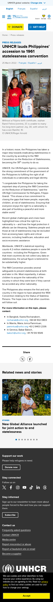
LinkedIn (38, 487)
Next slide (48, 397)
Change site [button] (36, 2)
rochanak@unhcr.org (17, 320)
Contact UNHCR (10, 534)
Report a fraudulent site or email (18, 549)
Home (5, 35)
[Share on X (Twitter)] (22, 359)
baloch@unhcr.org (16, 333)
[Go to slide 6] (31, 440)
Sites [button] (49, 19)
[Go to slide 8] (37, 440)
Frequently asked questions (16, 530)
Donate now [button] (11, 467)
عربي (44, 8)
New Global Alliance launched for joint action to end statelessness (24, 428)
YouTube (24, 487)
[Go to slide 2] (19, 440)
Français (21, 8)
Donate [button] (43, 19)
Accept (26, 596)
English (9, 8)
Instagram (18, 487)
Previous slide (5, 397)
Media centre (9, 539)
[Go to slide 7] (34, 440)
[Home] (17, 17)
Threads (45, 487)
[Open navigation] (3, 17)
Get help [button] (39, 27)
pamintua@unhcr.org (17, 326)
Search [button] (37, 19)
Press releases (17, 35)
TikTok (31, 487)
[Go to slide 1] (16, 440)
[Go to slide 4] (25, 440)
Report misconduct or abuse (16, 544)
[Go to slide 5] (28, 440)
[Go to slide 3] (22, 440)
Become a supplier (11, 553)
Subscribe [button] (10, 515)
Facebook (11, 487)
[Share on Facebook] (29, 359)
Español (33, 8)
